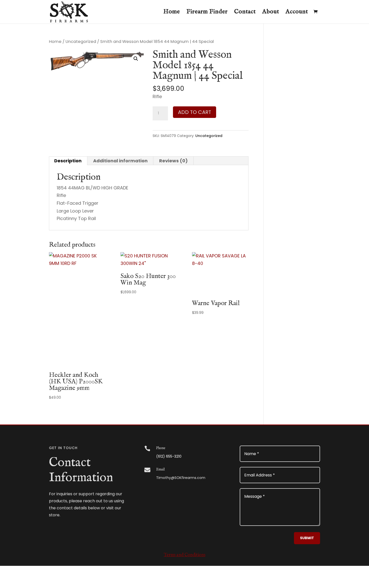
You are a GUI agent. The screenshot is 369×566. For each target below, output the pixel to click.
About (270, 13)
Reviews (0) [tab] (173, 161)
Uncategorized (81, 41)
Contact (245, 13)
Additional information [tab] (120, 161)
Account (297, 13)
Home (171, 13)
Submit (307, 537)
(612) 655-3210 (168, 456)
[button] (135, 58)
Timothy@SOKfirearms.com (180, 477)
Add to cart (194, 112)
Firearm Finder (207, 13)
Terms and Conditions (184, 555)
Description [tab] (68, 161)
